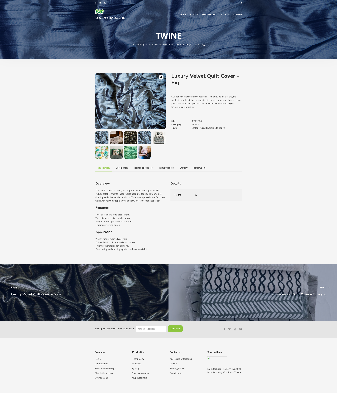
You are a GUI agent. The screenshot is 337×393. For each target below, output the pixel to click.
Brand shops (176, 373)
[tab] (103, 167)
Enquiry (183, 167)
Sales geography (140, 373)
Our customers (139, 377)
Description (104, 167)
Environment (101, 377)
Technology (138, 358)
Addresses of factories (181, 358)
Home (183, 14)
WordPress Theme (232, 372)
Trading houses (177, 368)
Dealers (173, 363)
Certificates (122, 167)
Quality (135, 368)
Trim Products (166, 167)
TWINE (195, 124)
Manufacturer (214, 368)
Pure (202, 127)
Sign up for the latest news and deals (114, 328)
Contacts (237, 14)
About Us (194, 14)
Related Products (143, 167)
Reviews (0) (199, 167)
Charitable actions (104, 373)
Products (225, 14)
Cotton (195, 127)
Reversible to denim (215, 127)
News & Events (209, 14)
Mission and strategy (105, 368)
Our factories (101, 363)
